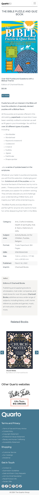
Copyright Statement (11, 434)
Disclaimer (6, 458)
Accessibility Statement (11, 442)
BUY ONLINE (5, 95)
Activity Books (20, 235)
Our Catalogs (8, 455)
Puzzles (26, 238)
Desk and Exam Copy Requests (14, 473)
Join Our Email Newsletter (12, 476)
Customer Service (9, 452)
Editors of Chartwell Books (14, 283)
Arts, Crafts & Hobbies (24, 222)
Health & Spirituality (23, 225)
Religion (18, 241)
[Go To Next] (36, 353)
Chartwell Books (21, 267)
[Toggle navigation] (35, 3)
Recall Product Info (10, 479)
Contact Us (7, 468)
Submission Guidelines (11, 471)
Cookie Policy (8, 431)
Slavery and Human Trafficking (14, 439)
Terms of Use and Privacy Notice (14, 428)
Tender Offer (7, 481)
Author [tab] (5, 278)
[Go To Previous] (1, 353)
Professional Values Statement (14, 437)
